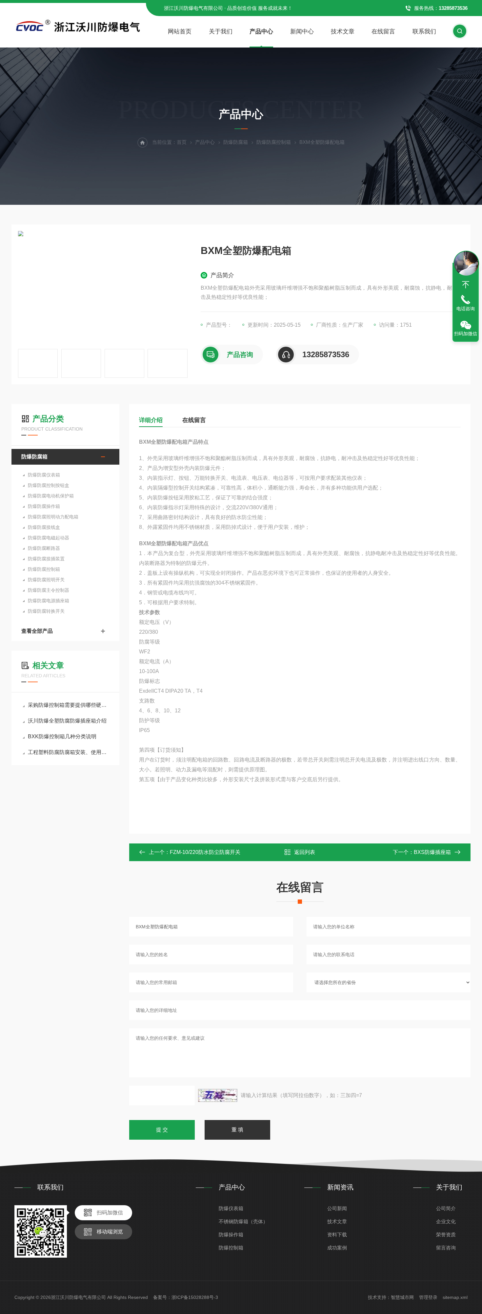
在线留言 (383, 31)
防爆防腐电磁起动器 (48, 537)
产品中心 (261, 31)
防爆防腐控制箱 (273, 142)
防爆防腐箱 (235, 142)
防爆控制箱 (231, 1247)
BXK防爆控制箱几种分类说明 (62, 736)
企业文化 (446, 1221)
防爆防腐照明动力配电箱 (53, 516)
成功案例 (337, 1247)
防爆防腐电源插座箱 (48, 600)
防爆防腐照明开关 (46, 579)
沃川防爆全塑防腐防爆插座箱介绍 (67, 721)
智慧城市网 (402, 1297)
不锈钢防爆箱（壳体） (243, 1221)
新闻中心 (302, 31)
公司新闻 (337, 1208)
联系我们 (424, 31)
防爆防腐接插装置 (46, 558)
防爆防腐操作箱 (44, 506)
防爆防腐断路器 (44, 548)
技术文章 (342, 31)
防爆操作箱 (231, 1234)
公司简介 (446, 1208)
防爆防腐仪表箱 (44, 474)
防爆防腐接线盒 (44, 527)
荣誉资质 (446, 1234)
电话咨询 (465, 308)
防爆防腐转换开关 (46, 611)
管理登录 (428, 1297)
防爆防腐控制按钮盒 (48, 485)
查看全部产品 (37, 631)
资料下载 (337, 1234)
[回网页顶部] (465, 284)
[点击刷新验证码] (217, 1095)
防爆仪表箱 (231, 1208)
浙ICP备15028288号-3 (194, 1297)
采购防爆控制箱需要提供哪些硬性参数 (69, 705)
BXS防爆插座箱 (432, 852)
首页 (182, 142)
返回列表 (304, 852)
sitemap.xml (455, 1297)
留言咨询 (446, 1247)
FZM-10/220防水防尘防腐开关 (205, 852)
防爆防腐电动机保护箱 (51, 495)
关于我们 (220, 31)
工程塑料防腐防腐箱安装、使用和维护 (69, 752)
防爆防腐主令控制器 (48, 590)
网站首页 (179, 31)
